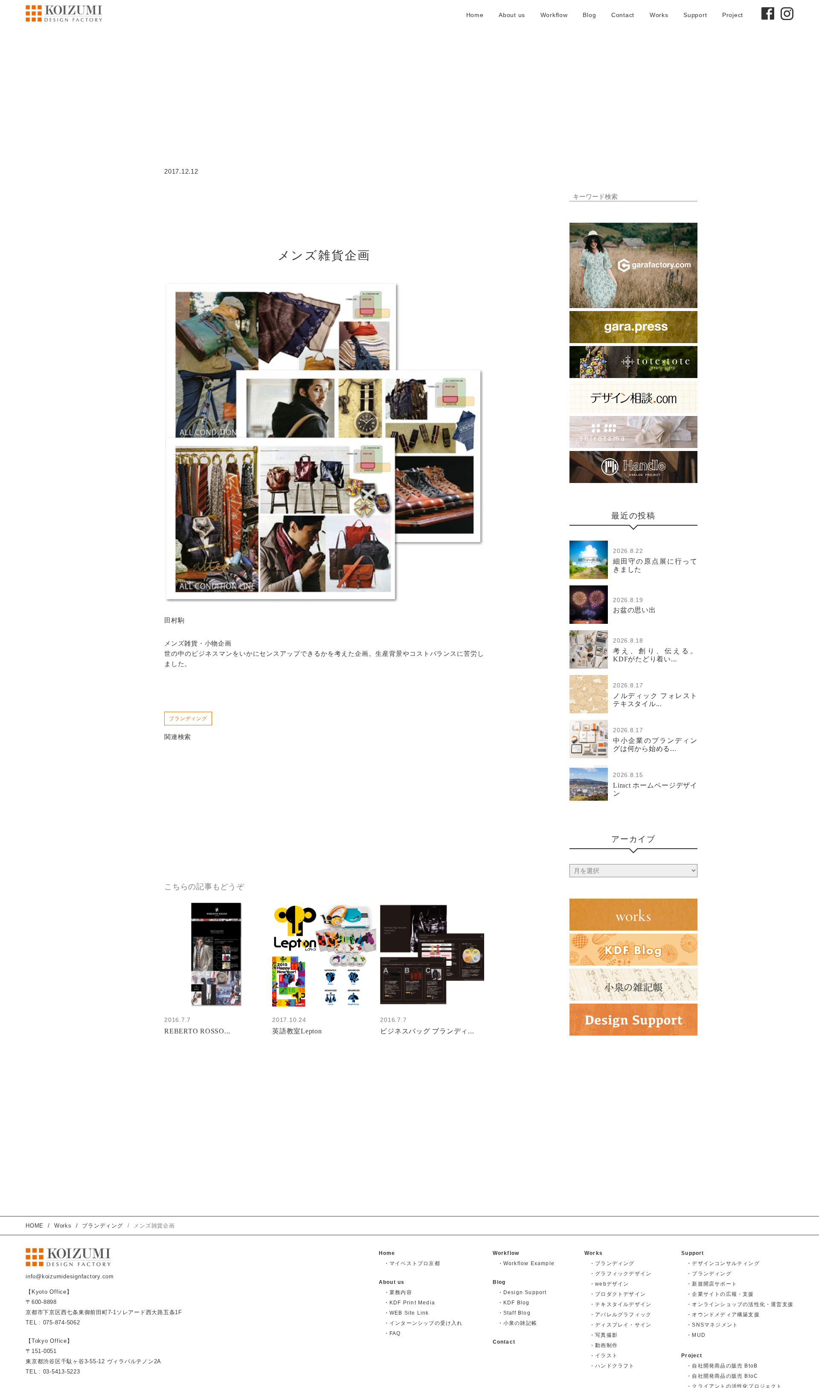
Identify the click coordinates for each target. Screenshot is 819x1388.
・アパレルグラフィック (620, 1315)
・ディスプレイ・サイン (620, 1325)
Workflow (554, 15)
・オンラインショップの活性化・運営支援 (739, 1304)
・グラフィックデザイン (620, 1274)
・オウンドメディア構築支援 (723, 1315)
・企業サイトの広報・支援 (720, 1294)
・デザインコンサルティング (723, 1263)
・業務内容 (398, 1292)
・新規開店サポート (711, 1284)
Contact (622, 15)
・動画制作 (604, 1345)
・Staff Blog (514, 1313)
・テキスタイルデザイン (620, 1304)
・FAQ (392, 1333)
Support (695, 15)
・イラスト (604, 1356)
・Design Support (522, 1292)
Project (732, 15)
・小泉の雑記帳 (517, 1323)
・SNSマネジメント (712, 1325)
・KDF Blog (514, 1303)
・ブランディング (612, 1263)
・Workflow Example (526, 1263)
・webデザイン (609, 1284)
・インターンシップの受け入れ (423, 1323)
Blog (589, 15)
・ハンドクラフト (612, 1366)
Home (475, 15)
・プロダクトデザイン (618, 1294)
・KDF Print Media (409, 1303)
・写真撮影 (604, 1335)
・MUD (696, 1335)
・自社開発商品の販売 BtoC (722, 1376)
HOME (35, 1225)
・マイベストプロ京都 (412, 1263)
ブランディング (188, 719)
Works (659, 15)
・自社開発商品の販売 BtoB (722, 1366)
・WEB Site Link (406, 1313)
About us (512, 15)
